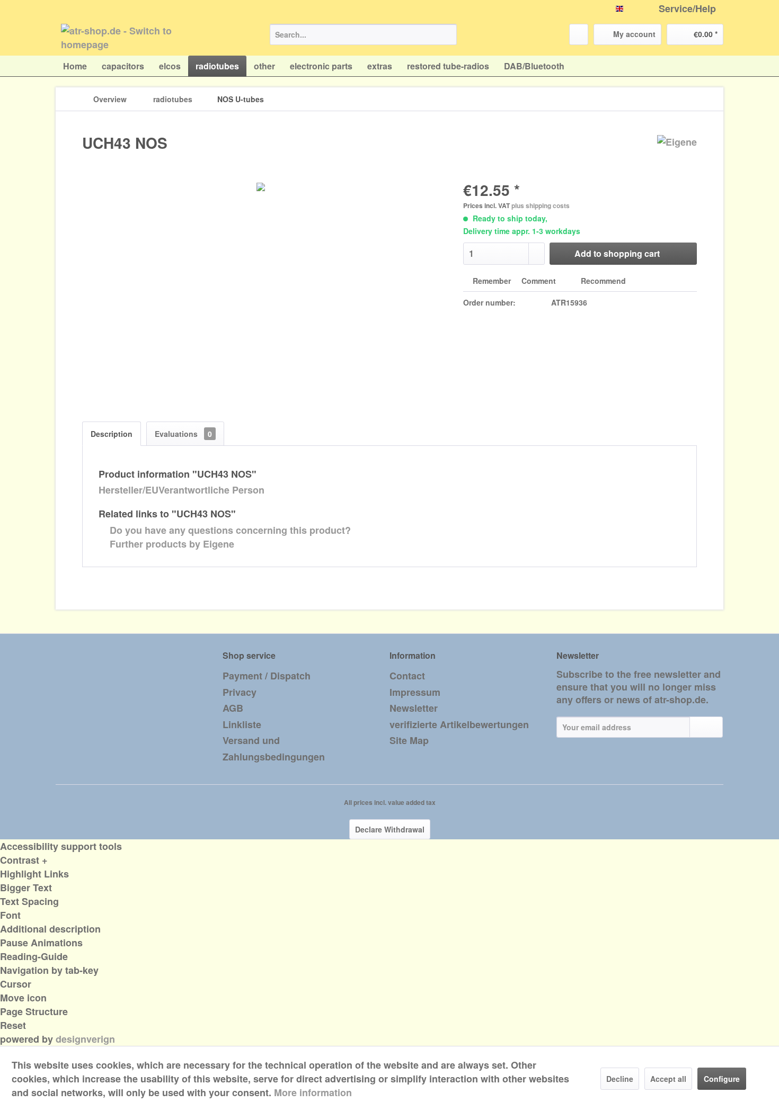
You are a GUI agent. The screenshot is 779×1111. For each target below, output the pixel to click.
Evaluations (183, 433)
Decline (619, 1078)
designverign (85, 1039)
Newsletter (414, 708)
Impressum (415, 692)
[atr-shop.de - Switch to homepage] (141, 37)
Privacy (239, 692)
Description (111, 433)
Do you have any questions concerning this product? (229, 530)
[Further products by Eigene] (677, 153)
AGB (233, 708)
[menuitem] (363, 34)
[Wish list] (578, 34)
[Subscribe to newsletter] (706, 727)
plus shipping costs (540, 205)
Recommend (602, 280)
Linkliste (242, 724)
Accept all (668, 1078)
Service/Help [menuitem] (687, 8)
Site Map (409, 740)
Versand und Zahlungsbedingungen (274, 748)
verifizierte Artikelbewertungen (459, 724)
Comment (538, 280)
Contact (407, 676)
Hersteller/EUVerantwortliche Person (181, 490)
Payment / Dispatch (267, 676)
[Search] (447, 34)
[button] (389, 860)
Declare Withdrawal (389, 829)
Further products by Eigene (170, 544)
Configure (722, 1078)
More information (313, 1092)
